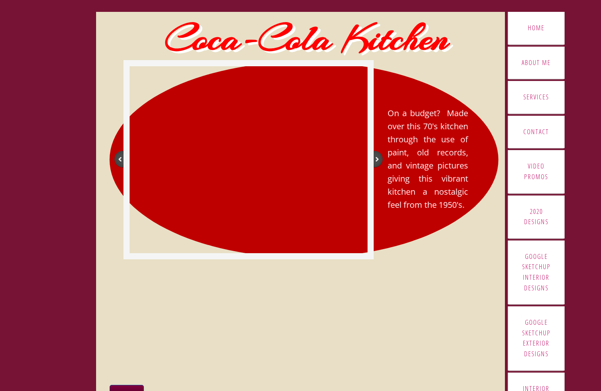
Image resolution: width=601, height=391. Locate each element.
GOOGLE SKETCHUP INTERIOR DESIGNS (536, 272)
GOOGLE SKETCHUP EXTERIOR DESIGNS (536, 338)
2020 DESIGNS (536, 217)
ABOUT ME (536, 62)
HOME (536, 27)
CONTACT (536, 131)
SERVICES (536, 96)
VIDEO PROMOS (536, 171)
